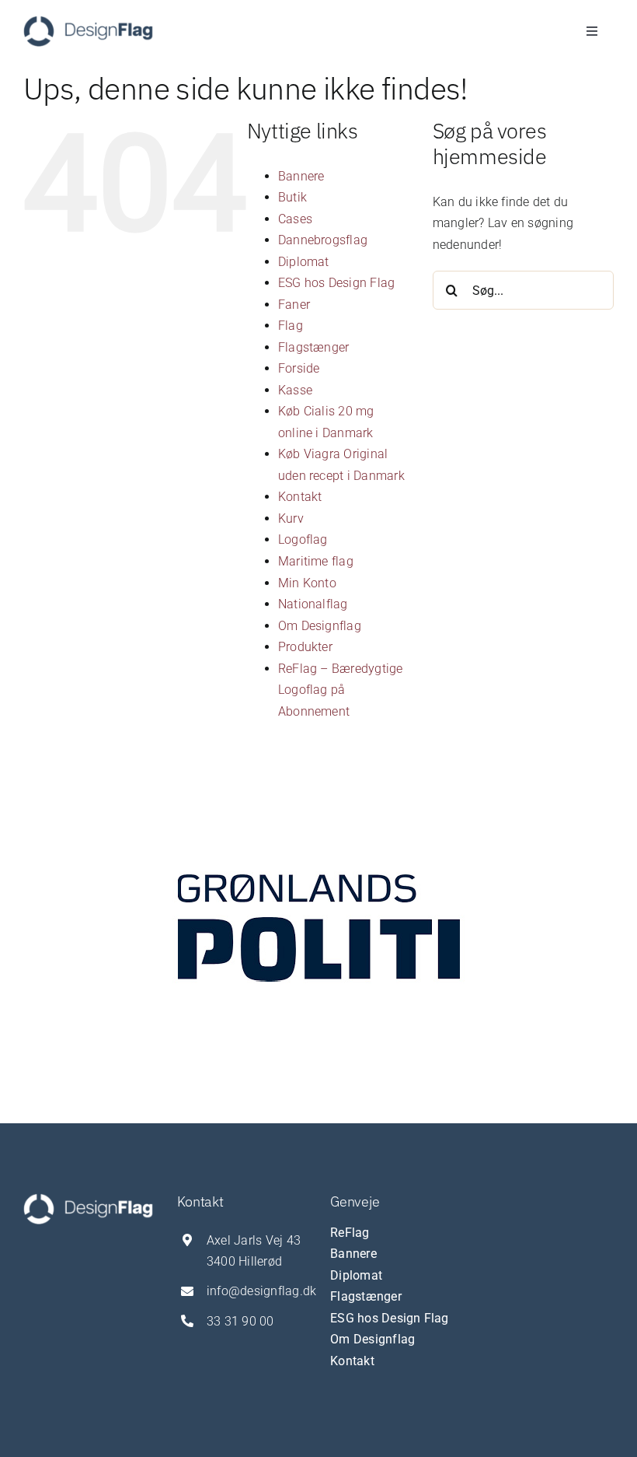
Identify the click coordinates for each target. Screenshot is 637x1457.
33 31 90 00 (240, 1321)
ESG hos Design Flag (336, 282)
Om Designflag (319, 625)
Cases (295, 219)
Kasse (295, 390)
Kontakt (300, 496)
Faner (294, 304)
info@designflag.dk (261, 1291)
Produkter (305, 646)
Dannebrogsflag (322, 240)
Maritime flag (315, 561)
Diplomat (303, 261)
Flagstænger (314, 347)
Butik (292, 197)
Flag (290, 325)
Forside (299, 368)
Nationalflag (313, 604)
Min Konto (307, 583)
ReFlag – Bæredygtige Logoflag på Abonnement (340, 690)
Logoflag (303, 539)
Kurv (291, 518)
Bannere (301, 176)
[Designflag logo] (88, 21)
